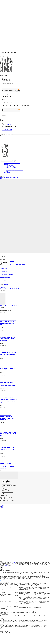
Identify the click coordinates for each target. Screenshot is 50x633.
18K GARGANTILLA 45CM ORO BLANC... (10, 288)
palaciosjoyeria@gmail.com (7, 500)
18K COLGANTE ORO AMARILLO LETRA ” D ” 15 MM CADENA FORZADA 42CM (8, 449)
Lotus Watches (10, 166)
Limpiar (12, 261)
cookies (13, 562)
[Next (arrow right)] (1, 561)
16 (4, 280)
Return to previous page (6, 178)
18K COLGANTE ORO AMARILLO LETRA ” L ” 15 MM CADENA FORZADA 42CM (8, 339)
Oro (7, 171)
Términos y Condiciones (8, 490)
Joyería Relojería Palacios (12, 163)
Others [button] (1, 627)
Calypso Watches (11, 169)
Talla (1, 261)
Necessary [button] (2, 579)
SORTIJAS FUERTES (16, 177)
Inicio (1, 177)
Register (3, 115)
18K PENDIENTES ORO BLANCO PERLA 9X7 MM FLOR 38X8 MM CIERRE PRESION (8, 354)
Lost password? (7, 94)
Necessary (4, 581)
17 (6, 280)
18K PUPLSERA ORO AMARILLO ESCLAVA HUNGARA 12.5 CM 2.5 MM (8, 434)
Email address (6, 102)
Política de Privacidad (7, 492)
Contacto (7, 172)
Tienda (6, 164)
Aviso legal (5, 489)
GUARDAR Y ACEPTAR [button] (5, 632)
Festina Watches (11, 167)
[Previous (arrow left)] (0, 561)
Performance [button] (3, 613)
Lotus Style (9, 165)
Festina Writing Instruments (14, 170)
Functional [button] (2, 608)
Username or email (8, 83)
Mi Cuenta (5, 488)
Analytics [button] (2, 618)
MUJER (6, 284)
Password (5, 86)
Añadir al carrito (3, 262)
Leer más (6, 565)
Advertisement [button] (3, 622)
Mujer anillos (8, 177)
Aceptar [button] (11, 565)
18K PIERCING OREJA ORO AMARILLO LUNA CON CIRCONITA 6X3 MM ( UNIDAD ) (8, 384)
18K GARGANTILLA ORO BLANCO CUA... (10, 305)
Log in (3, 99)
